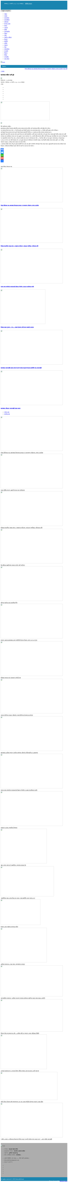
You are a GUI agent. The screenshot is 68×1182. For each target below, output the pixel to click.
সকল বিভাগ (6, 58)
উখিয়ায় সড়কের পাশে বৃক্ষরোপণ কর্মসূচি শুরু (11, 678)
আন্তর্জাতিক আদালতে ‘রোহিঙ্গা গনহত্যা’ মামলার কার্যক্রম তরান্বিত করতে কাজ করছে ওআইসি (23, 998)
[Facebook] (34, 149)
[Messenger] (34, 152)
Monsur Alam (63, 1181)
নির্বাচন (5, 33)
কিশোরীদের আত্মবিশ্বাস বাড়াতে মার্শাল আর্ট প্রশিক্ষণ (13, 565)
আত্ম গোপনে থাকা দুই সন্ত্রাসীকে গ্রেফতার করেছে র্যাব (13, 865)
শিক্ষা (5, 47)
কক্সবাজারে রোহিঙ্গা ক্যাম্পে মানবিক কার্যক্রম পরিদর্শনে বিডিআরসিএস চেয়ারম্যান (19, 753)
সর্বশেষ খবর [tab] (6, 412)
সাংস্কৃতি (6, 51)
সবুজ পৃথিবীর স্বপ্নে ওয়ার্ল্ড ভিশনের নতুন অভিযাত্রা (13, 490)
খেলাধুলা (6, 27)
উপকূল (5, 25)
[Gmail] (34, 158)
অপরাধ (5, 16)
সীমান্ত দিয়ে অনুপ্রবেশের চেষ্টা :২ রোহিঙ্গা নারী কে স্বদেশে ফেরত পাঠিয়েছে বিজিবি (20, 1033)
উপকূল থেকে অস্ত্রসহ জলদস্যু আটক (9, 927)
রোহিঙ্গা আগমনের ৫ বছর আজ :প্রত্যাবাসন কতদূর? (13, 964)
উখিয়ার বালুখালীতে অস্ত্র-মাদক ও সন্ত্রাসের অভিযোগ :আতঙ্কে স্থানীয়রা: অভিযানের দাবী (19, 246)
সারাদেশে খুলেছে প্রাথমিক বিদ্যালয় (9, 828)
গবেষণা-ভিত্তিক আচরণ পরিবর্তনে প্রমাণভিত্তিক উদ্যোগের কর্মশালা (17, 715)
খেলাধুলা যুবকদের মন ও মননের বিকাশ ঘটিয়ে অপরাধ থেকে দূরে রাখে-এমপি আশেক (20, 1071)
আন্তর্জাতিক (6, 19)
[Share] (34, 160)
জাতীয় (5, 29)
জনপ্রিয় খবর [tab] (7, 414)
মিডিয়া (5, 55)
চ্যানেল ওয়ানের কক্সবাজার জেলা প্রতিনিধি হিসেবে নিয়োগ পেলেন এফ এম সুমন (19, 640)
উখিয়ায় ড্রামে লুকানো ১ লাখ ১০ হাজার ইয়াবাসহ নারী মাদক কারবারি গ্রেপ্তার (17, 327)
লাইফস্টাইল (6, 49)
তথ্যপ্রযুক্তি (7, 31)
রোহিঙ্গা (5, 43)
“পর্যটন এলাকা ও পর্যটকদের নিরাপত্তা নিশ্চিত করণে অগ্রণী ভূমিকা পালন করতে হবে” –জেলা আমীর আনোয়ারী (26, 1139)
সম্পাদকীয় (6, 57)
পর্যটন (5, 35)
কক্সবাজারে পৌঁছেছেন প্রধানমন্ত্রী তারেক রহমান (10, 408)
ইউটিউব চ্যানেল (28, 3)
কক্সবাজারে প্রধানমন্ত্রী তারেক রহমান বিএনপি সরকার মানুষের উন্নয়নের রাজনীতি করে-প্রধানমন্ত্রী (21, 368)
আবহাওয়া (6, 21)
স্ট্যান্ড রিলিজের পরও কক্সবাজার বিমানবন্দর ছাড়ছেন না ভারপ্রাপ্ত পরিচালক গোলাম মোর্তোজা (39, 69)
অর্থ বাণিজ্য (6, 18)
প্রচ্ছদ (5, 14)
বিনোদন (5, 39)
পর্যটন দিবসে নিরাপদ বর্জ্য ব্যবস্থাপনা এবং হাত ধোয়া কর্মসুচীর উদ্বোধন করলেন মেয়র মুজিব (22, 1102)
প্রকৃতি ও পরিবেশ (8, 37)
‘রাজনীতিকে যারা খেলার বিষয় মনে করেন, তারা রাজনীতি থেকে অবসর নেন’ (18, 898)
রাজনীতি (6, 41)
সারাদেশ (6, 45)
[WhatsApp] (34, 155)
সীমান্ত (5, 53)
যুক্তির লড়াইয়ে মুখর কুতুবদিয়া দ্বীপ (9, 603)
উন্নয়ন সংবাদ (7, 23)
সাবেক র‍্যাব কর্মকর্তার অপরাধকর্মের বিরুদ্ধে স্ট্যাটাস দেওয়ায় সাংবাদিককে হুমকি (17, 286)
